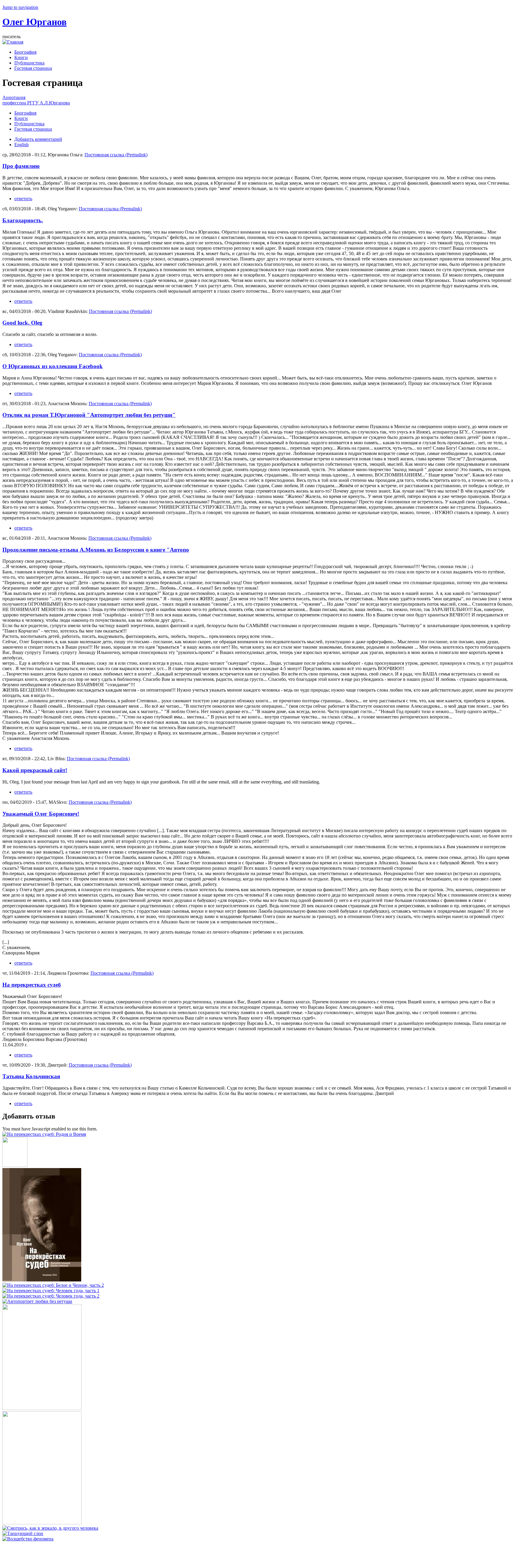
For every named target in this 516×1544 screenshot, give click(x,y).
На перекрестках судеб (31, 985)
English (21, 144)
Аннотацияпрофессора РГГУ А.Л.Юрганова (36, 100)
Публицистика (29, 62)
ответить (23, 198)
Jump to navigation (20, 7)
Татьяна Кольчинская (31, 1076)
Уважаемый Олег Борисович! (40, 814)
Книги (21, 57)
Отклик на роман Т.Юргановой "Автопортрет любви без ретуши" (89, 415)
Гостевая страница (33, 68)
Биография (25, 52)
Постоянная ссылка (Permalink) (116, 154)
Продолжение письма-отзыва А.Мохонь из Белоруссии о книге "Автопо (95, 550)
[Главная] (12, 41)
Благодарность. (22, 220)
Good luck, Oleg (22, 323)
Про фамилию (21, 166)
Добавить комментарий (38, 139)
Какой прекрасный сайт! (34, 770)
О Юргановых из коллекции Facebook (52, 366)
